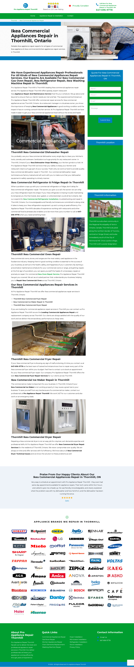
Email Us (103, 637)
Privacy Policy (75, 647)
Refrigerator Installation (78, 642)
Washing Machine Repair (51, 647)
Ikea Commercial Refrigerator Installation (40, 199)
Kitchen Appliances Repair (52, 642)
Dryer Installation (76, 637)
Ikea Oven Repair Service (48, 274)
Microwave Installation (78, 639)
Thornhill (14, 20)
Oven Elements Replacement (53, 645)
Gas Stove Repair (48, 639)
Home (32, 16)
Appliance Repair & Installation (51, 16)
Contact (70, 16)
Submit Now (105, 120)
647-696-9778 (104, 9)
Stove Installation (76, 645)
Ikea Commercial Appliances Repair (32, 20)
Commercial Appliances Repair (54, 637)
